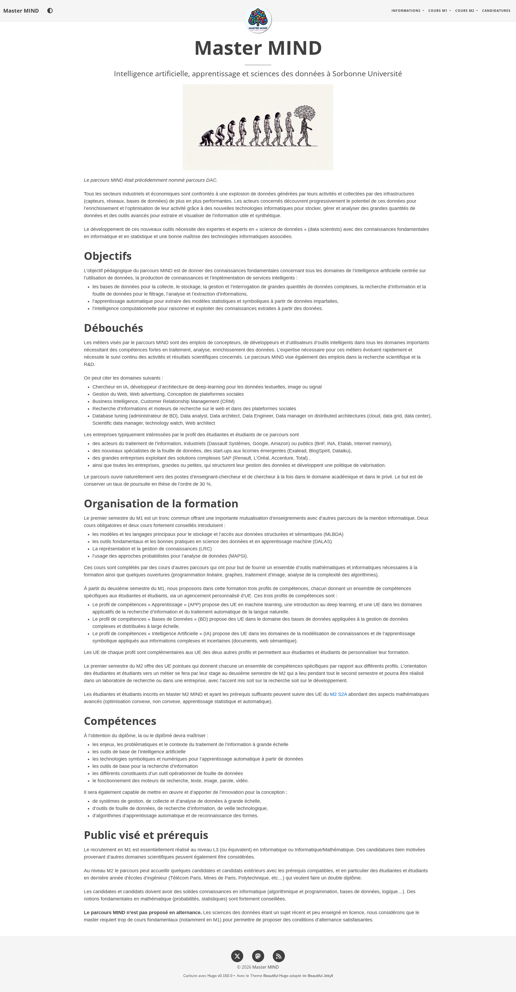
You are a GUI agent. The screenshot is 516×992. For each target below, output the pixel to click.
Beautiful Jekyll (320, 975)
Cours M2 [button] (465, 10)
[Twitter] (237, 956)
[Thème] (49, 10)
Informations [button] (407, 10)
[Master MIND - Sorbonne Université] (258, 19)
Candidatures (496, 10)
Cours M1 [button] (438, 10)
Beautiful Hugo (275, 975)
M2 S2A (338, 694)
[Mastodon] (258, 956)
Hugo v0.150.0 (219, 975)
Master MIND (21, 10)
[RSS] (278, 956)
